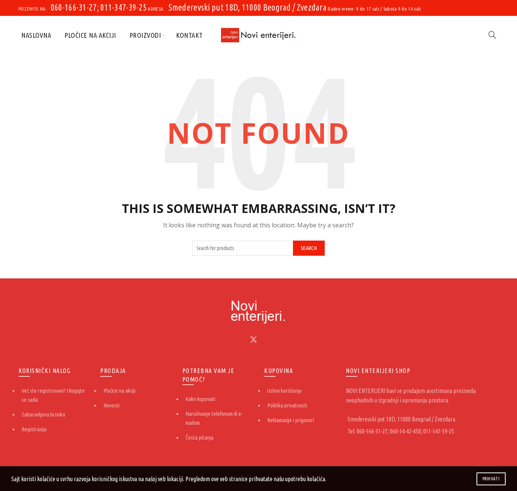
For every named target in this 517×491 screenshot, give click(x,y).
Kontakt (189, 35)
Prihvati (491, 478)
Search (309, 248)
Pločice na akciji (90, 35)
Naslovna (36, 35)
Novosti (111, 405)
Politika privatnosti (287, 405)
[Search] (492, 34)
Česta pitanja (199, 437)
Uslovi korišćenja (284, 390)
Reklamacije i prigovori (290, 420)
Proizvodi (145, 35)
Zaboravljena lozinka (43, 414)
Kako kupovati (200, 399)
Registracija (34, 429)
